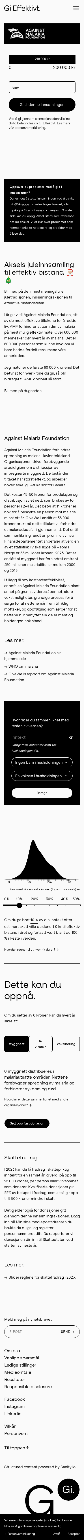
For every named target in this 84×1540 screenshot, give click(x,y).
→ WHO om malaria (21, 666)
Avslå (56, 1534)
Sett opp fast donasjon (27, 1123)
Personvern (16, 1433)
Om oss (12, 1350)
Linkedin (12, 1413)
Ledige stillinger (20, 1365)
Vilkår (10, 1426)
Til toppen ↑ (16, 1447)
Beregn (42, 793)
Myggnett (17, 1044)
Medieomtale (17, 1372)
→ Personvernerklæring (19, 1534)
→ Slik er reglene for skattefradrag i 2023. (40, 1277)
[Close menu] (76, 8)
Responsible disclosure (28, 1386)
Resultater (14, 1379)
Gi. (68, 1490)
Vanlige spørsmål (21, 1357)
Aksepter (74, 1534)
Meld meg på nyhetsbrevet (28, 1319)
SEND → (68, 1332)
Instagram (14, 1406)
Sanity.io (67, 1467)
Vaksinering (66, 1044)
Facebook (14, 1399)
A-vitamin (41, 1044)
